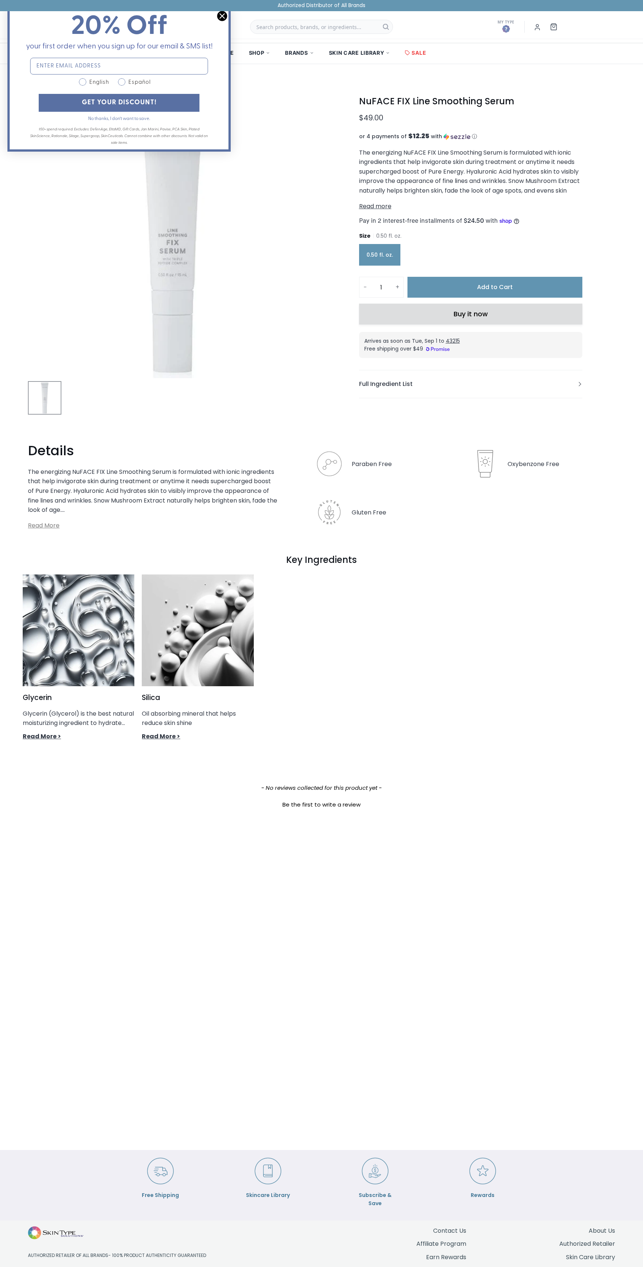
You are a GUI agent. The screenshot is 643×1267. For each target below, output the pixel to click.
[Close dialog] (222, 16)
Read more (375, 206)
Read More (44, 525)
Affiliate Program (441, 1243)
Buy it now (471, 314)
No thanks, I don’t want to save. (119, 119)
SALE (419, 53)
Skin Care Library (590, 1257)
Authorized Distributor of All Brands (321, 5)
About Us (602, 1230)
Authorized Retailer (587, 1243)
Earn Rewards (446, 1257)
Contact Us (449, 1230)
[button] (470, 136)
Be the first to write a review (321, 804)
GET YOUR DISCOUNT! (119, 102)
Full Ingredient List (386, 384)
